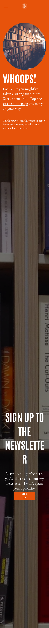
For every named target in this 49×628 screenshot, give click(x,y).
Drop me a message (14, 124)
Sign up (25, 496)
